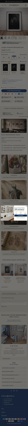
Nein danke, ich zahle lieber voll (21, 217)
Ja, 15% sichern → (21, 215)
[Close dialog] (26, 206)
